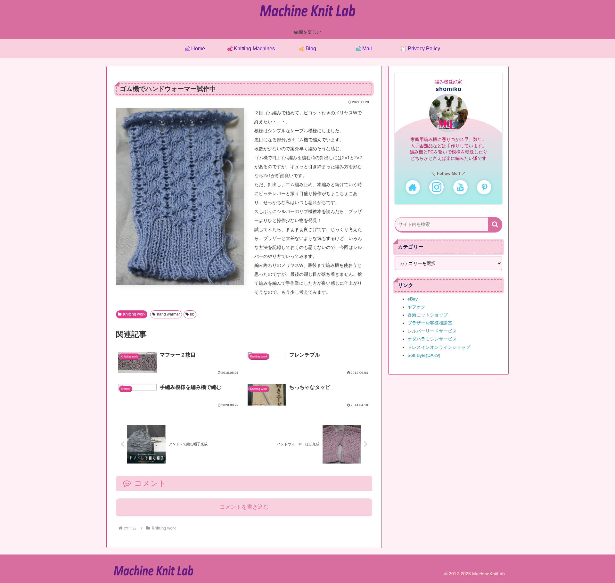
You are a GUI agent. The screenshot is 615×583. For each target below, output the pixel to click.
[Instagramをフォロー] (436, 187)
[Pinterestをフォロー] (484, 187)
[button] (495, 224)
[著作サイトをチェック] (413, 187)
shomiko (449, 89)
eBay (412, 298)
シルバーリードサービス (432, 330)
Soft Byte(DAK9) (423, 355)
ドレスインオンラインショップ (438, 347)
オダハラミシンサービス (432, 338)
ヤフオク (416, 306)
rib (192, 314)
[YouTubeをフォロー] (460, 187)
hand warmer (168, 314)
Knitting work (134, 314)
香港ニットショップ (427, 314)
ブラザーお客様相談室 (429, 322)
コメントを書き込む (244, 507)
